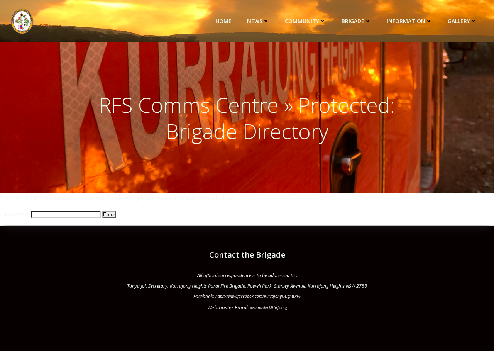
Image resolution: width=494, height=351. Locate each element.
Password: (15, 214)
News (254, 21)
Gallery (459, 21)
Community (302, 21)
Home (223, 21)
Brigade (353, 21)
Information (406, 21)
